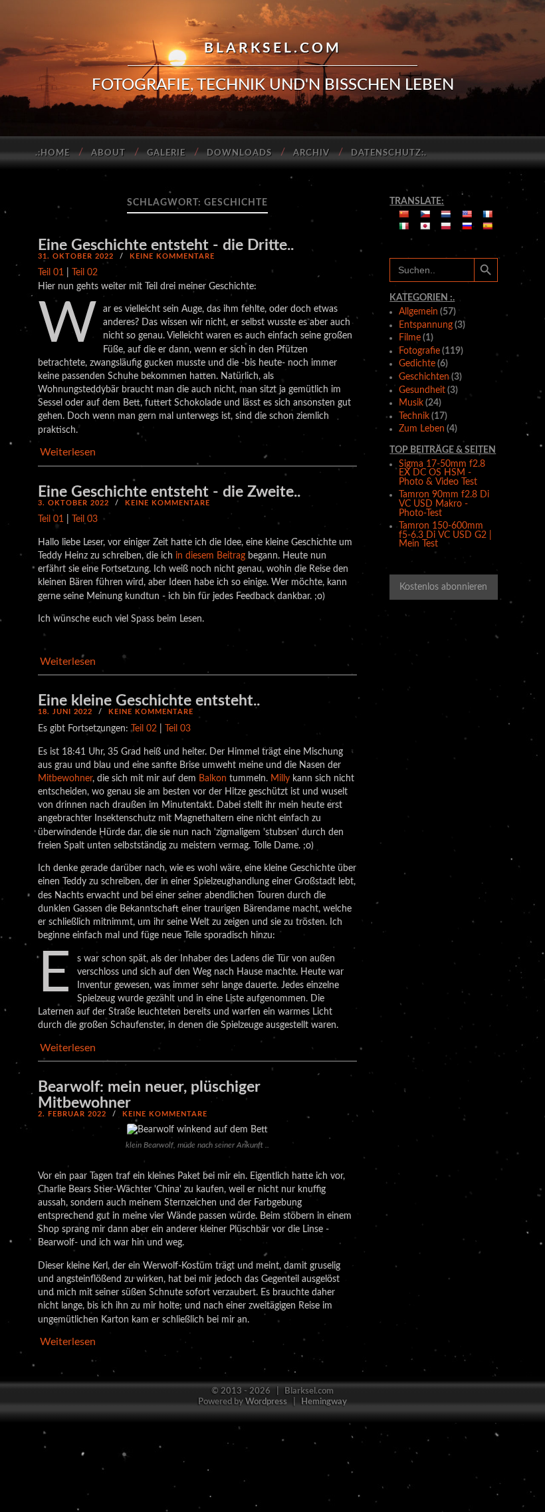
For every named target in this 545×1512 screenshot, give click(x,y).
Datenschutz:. (389, 153)
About (108, 153)
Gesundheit (422, 390)
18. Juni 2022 (65, 711)
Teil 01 (51, 272)
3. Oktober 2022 (73, 503)
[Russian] (467, 226)
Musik (411, 403)
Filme (410, 337)
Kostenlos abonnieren (443, 587)
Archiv (311, 153)
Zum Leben (422, 429)
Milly (280, 778)
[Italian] (404, 226)
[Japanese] (425, 226)
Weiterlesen (68, 452)
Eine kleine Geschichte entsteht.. (149, 700)
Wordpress (266, 1402)
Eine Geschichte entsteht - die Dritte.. (166, 245)
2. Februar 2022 (72, 1114)
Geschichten (424, 377)
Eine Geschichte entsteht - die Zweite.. (169, 491)
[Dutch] (446, 214)
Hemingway (324, 1402)
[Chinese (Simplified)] (404, 214)
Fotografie (419, 351)
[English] (467, 214)
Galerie (166, 153)
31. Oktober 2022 (76, 256)
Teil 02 (85, 272)
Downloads (239, 153)
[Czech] (425, 214)
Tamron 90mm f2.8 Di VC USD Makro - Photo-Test (444, 503)
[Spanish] (488, 226)
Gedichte (417, 363)
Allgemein (418, 311)
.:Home (52, 153)
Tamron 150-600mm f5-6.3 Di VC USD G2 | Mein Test (445, 535)
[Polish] (446, 226)
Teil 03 (85, 519)
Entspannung (426, 325)
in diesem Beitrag (210, 556)
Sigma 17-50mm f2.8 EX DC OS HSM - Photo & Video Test (442, 473)
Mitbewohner (65, 778)
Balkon (213, 778)
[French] (488, 214)
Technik (414, 416)
